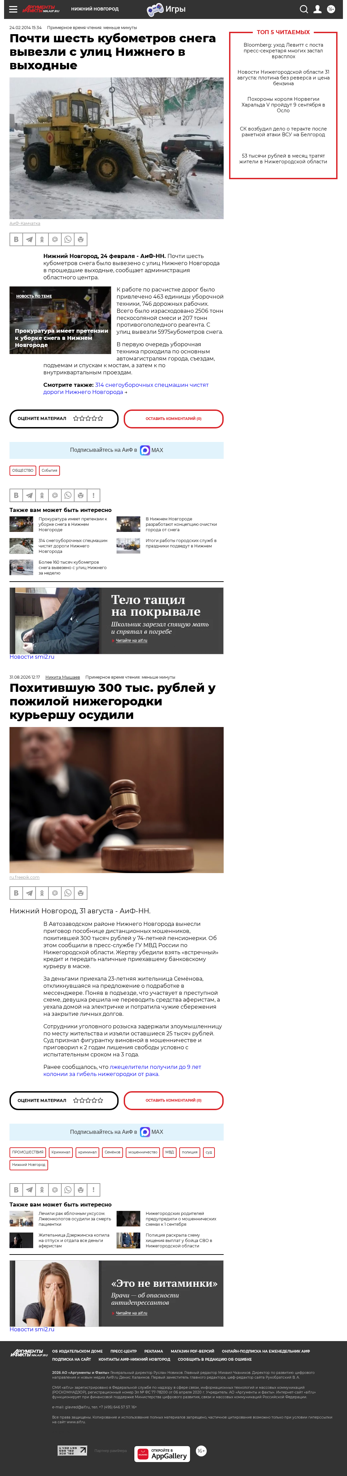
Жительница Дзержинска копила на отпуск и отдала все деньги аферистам (74, 1240)
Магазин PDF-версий (192, 1351)
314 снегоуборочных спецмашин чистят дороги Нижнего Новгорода (73, 546)
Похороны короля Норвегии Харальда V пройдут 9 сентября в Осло (283, 105)
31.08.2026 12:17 (24, 677)
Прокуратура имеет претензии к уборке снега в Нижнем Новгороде (73, 524)
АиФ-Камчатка (24, 223)
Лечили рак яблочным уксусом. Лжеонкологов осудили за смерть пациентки (75, 1219)
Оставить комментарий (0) (174, 419)
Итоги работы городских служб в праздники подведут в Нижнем (181, 543)
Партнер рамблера (111, 1451)
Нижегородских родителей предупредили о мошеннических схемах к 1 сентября (181, 1219)
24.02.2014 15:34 (25, 27)
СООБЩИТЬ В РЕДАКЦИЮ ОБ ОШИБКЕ (215, 1359)
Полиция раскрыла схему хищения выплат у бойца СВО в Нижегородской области (179, 1240)
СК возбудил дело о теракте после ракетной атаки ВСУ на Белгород (283, 132)
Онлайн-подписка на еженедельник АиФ (266, 1351)
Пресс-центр (123, 1351)
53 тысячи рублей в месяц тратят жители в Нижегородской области (283, 159)
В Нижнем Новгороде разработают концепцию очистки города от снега (181, 524)
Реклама (153, 1351)
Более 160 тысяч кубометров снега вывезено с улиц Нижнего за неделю (73, 568)
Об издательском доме (77, 1351)
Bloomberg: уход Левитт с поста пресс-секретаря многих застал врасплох (283, 51)
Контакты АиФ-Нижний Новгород (134, 1359)
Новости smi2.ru (32, 657)
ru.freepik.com (24, 877)
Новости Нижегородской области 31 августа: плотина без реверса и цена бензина (283, 78)
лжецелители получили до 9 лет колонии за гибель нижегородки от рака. (122, 1070)
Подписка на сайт (71, 1359)
